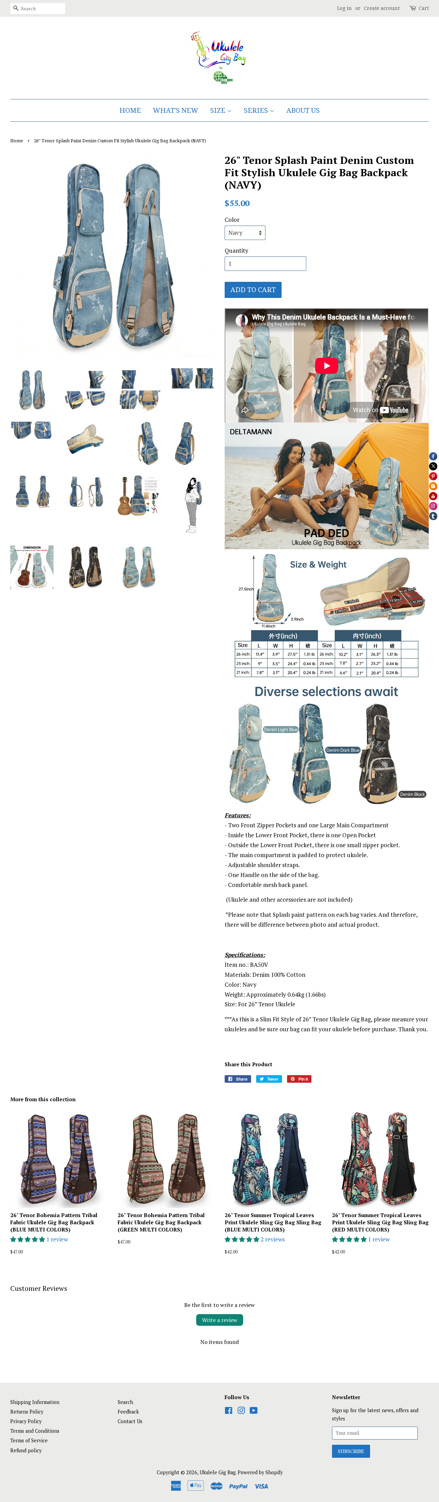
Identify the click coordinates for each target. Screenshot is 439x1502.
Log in (344, 8)
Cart (424, 8)
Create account (382, 8)
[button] (28, 1239)
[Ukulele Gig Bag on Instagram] (241, 1411)
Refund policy (25, 1450)
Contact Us (130, 1421)
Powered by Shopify (260, 1472)
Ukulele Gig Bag (218, 1472)
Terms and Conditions (34, 1431)
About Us (303, 110)
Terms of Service (29, 1440)
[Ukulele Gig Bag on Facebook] (229, 1411)
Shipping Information (34, 1402)
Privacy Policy (25, 1421)
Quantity (236, 250)
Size (218, 110)
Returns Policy (26, 1411)
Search (125, 1402)
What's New (175, 110)
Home (130, 110)
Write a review (219, 1320)
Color (232, 220)
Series (257, 110)
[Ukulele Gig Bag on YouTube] (254, 1411)
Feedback (128, 1411)
